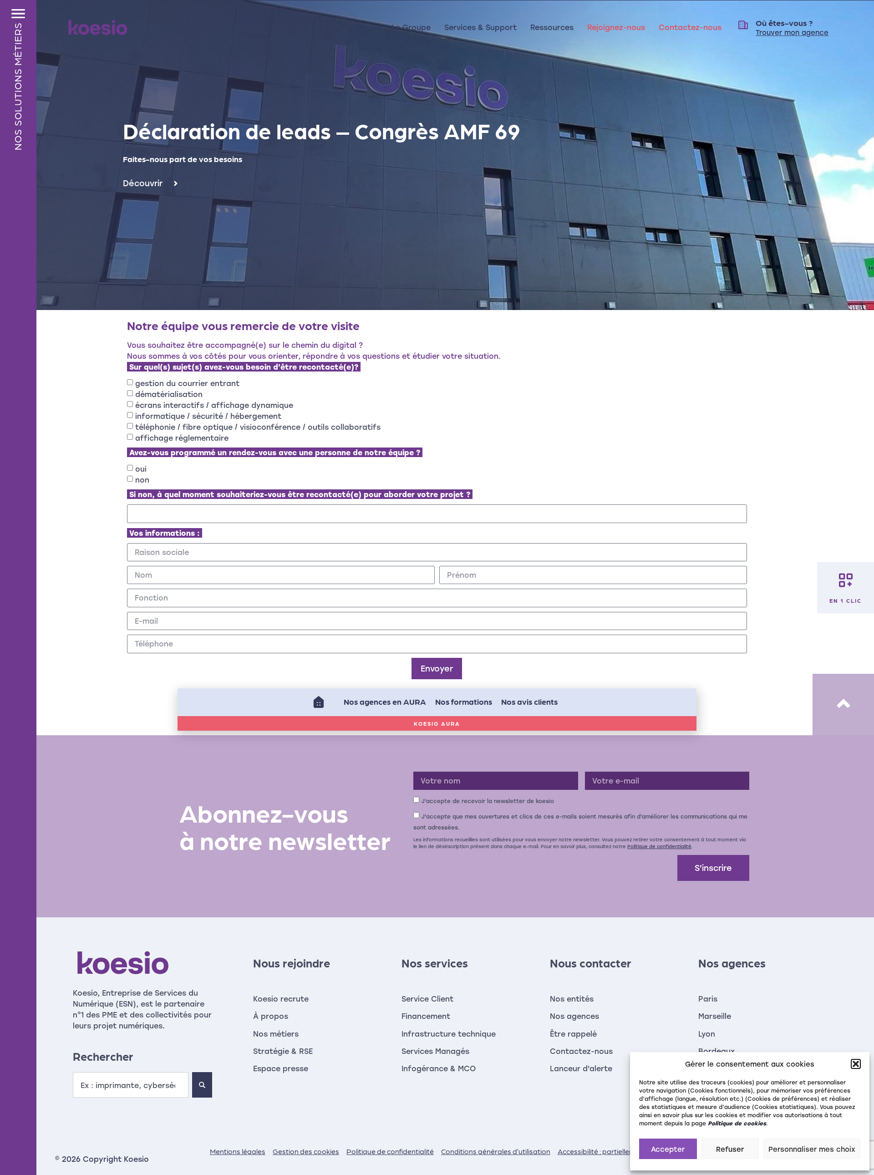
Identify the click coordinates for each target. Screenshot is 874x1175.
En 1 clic (845, 600)
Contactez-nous (690, 27)
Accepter (668, 1149)
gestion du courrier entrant (187, 383)
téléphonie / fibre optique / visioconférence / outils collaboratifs (258, 427)
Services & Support (480, 27)
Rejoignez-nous (616, 27)
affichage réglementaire (182, 438)
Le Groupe (411, 27)
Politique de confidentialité (659, 846)
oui (141, 468)
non (142, 479)
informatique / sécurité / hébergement (208, 416)
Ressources (552, 27)
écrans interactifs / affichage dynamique (214, 405)
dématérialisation (169, 394)
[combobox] (130, 1085)
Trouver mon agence (792, 32)
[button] (855, 1063)
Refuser (730, 1149)
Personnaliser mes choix (811, 1149)
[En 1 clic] (846, 580)
